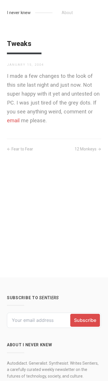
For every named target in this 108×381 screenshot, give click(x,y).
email (13, 120)
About (67, 12)
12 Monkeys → (88, 149)
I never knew (19, 12)
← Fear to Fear (20, 149)
